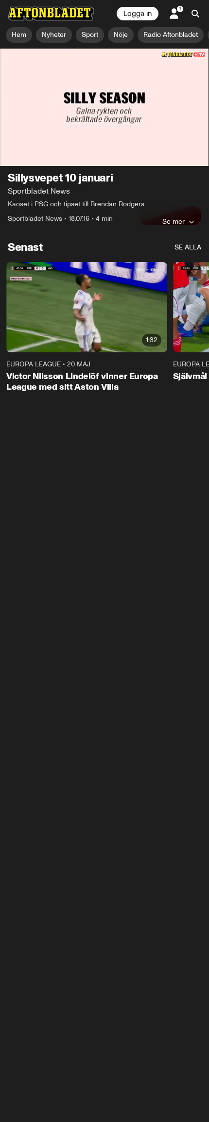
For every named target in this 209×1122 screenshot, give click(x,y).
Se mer (173, 221)
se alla (187, 247)
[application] (104, 107)
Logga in (137, 13)
